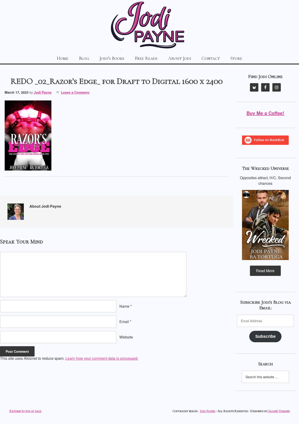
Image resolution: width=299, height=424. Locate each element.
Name (124, 306)
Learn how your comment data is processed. (101, 358)
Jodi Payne (149, 25)
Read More (265, 270)
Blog (84, 58)
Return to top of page (25, 411)
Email (124, 321)
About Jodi (179, 58)
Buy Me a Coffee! (265, 113)
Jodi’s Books (112, 58)
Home (62, 58)
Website (126, 337)
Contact (211, 58)
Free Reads (146, 58)
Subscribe (265, 336)
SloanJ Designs (279, 411)
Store (236, 58)
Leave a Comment (75, 92)
